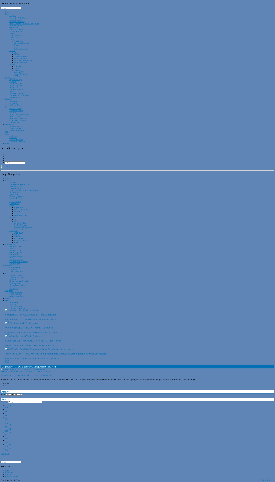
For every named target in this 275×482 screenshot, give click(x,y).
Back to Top (5, 454)
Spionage (17, 45)
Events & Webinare (16, 140)
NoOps (11, 91)
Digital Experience (15, 85)
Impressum (9, 473)
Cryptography (18, 66)
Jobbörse (17, 55)
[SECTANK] (6, 166)
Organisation (13, 27)
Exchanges (13, 103)
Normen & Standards (21, 74)
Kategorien (4, 402)
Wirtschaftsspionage (20, 49)
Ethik (15, 53)
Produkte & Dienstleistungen (23, 60)
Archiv (3, 394)
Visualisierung (14, 122)
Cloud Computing (15, 126)
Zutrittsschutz (14, 37)
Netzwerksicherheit (16, 26)
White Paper (13, 136)
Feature (7, 134)
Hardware (17, 70)
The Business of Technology (19, 95)
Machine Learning (15, 109)
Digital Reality (14, 87)
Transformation (14, 97)
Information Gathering (21, 43)
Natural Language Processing (19, 114)
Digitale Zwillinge (15, 80)
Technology (13, 64)
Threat (11, 39)
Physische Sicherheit (16, 29)
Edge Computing (15, 128)
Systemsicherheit (15, 35)
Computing (9, 124)
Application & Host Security (19, 18)
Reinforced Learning (16, 111)
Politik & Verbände (20, 58)
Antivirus (12, 16)
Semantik (12, 113)
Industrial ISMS (19, 72)
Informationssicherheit (16, 22)
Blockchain (9, 99)
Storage (12, 33)
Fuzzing (16, 68)
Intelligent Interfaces (16, 89)
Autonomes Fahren (15, 84)
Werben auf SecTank (12, 476)
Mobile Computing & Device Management (24, 24)
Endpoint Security (15, 20)
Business (12, 51)
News (7, 12)
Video (7, 132)
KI (6, 107)
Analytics (12, 82)
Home (7, 143)
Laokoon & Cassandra (17, 142)
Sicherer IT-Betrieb (15, 31)
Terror (16, 47)
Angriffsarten (18, 41)
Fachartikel (13, 138)
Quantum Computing (16, 130)
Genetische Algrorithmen (17, 118)
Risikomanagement (20, 62)
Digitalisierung (10, 78)
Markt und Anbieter (20, 56)
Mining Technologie (16, 105)
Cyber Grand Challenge (17, 120)
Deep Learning (14, 116)
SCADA (17, 76)
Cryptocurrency (14, 101)
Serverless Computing (16, 93)
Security (8, 14)
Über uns (8, 474)
